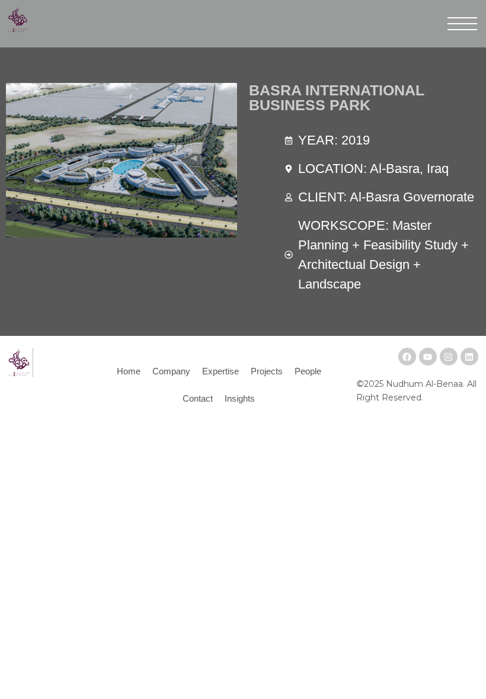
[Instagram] (449, 356)
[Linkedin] (469, 356)
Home (128, 371)
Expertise (220, 371)
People (308, 371)
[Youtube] (428, 356)
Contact (198, 398)
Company (171, 371)
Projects (267, 371)
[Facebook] (407, 356)
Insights (240, 398)
